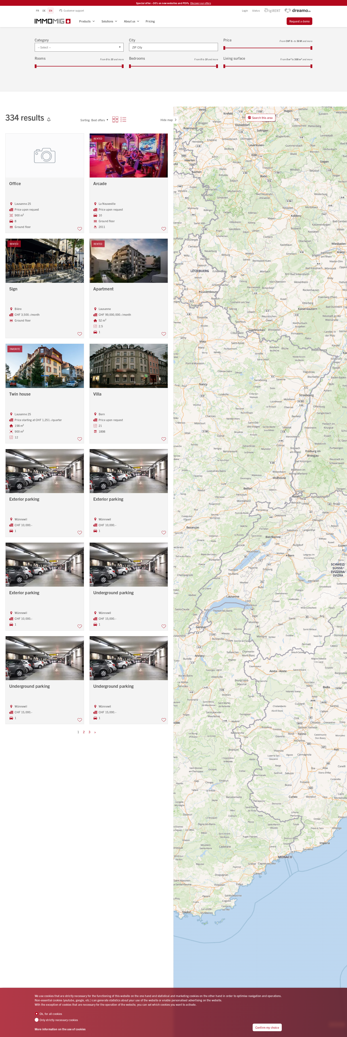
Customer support (74, 10)
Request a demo (299, 21)
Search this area (262, 117)
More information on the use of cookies (60, 1029)
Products (85, 21)
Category (42, 40)
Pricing (150, 21)
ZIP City (137, 47)
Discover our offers (200, 3)
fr (37, 10)
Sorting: (85, 120)
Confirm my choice (267, 1027)
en (50, 10)
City (132, 40)
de (44, 10)
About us (129, 21)
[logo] (52, 21)
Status (256, 10)
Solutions (107, 21)
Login (245, 10)
